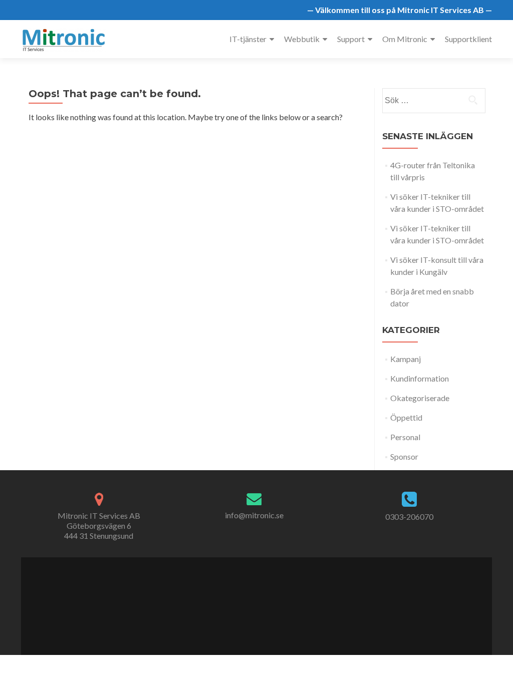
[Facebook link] (239, 600)
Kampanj (405, 359)
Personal (405, 437)
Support (351, 39)
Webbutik (302, 39)
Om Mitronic (404, 39)
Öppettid (406, 417)
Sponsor (404, 456)
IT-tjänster (248, 39)
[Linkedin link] (261, 600)
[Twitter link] (250, 600)
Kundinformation (419, 378)
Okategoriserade (419, 398)
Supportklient (468, 39)
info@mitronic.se (254, 515)
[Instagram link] (272, 600)
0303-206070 (409, 516)
